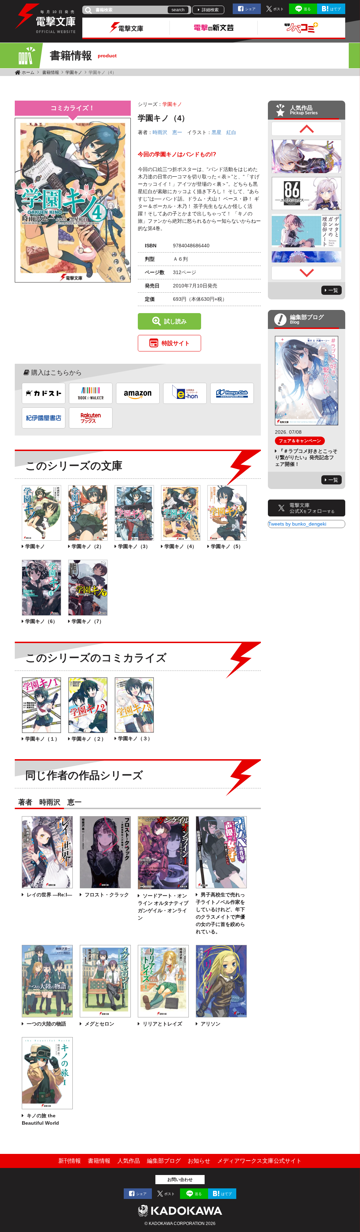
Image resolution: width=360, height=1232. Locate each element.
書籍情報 (50, 72)
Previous (306, 129)
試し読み (175, 321)
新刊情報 (69, 1161)
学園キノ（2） (88, 546)
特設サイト (176, 343)
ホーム (28, 72)
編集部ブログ (164, 1161)
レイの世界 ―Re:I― (48, 894)
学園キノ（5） (227, 546)
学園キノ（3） (134, 546)
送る (307, 9)
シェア (250, 9)
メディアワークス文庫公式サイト (259, 1161)
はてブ (335, 9)
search (178, 9)
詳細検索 (210, 9)
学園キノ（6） (41, 621)
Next (306, 273)
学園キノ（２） (89, 739)
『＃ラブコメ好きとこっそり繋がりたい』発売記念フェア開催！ (306, 457)
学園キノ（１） (42, 739)
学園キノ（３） (135, 738)
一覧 (333, 290)
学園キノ (73, 72)
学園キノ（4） (181, 546)
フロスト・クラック (106, 894)
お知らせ (199, 1161)
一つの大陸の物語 (45, 1024)
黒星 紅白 (224, 132)
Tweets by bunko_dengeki (297, 524)
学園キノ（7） (88, 621)
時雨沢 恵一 (167, 132)
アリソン (209, 1024)
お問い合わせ (180, 1179)
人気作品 (128, 1161)
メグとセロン (98, 1024)
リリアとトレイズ (161, 1024)
